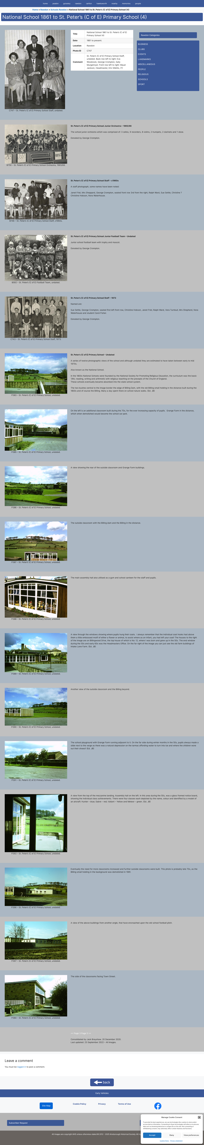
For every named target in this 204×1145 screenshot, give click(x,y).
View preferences (191, 1135)
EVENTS (142, 54)
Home (35, 9)
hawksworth (102, 3)
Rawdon (44, 9)
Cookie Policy (164, 1141)
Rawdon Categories (150, 35)
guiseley (66, 3)
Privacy (102, 1104)
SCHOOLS (143, 79)
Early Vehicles (102, 1093)
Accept (152, 1135)
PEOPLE (142, 69)
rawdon (78, 3)
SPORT (141, 84)
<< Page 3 (76, 1033)
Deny (172, 1135)
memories (126, 3)
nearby (114, 3)
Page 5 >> (86, 1033)
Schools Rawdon (59, 9)
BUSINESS (143, 44)
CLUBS (141, 49)
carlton (89, 3)
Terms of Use (124, 1104)
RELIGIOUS (143, 74)
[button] (199, 1117)
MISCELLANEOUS (146, 64)
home (45, 3)
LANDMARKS (144, 59)
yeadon (55, 3)
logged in (21, 1067)
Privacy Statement (176, 1141)
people (138, 3)
